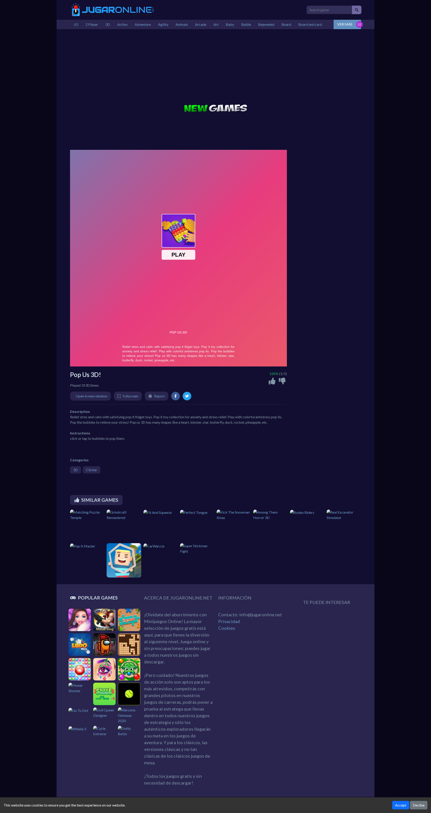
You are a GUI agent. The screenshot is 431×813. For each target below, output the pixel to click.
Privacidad (229, 621)
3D (75, 470)
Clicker (91, 470)
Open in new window (91, 396)
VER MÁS (344, 24)
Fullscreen (130, 396)
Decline (418, 805)
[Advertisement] (215, 67)
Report (159, 396)
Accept (400, 805)
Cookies (226, 628)
